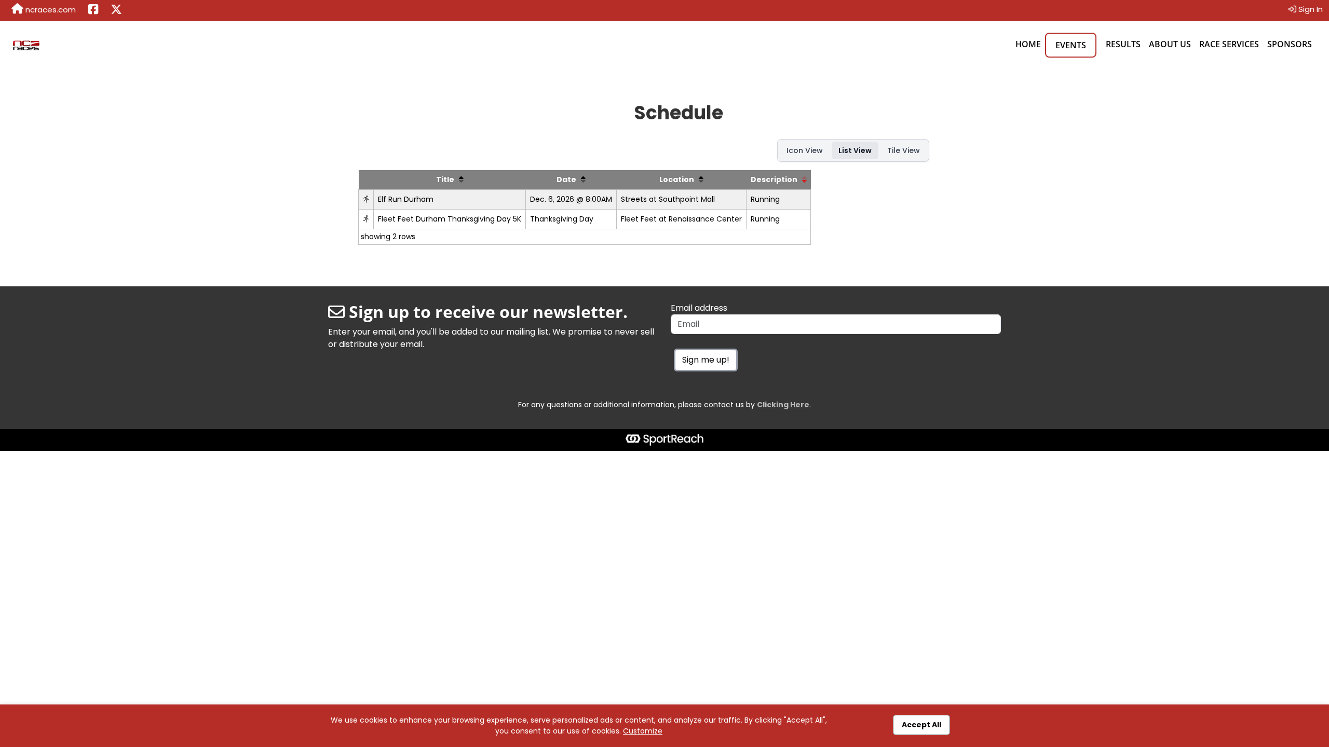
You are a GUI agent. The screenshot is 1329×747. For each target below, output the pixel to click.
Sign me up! (705, 360)
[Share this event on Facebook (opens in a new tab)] (93, 10)
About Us (1170, 44)
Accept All (921, 725)
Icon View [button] (804, 150)
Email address (699, 308)
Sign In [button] (1309, 9)
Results (1123, 44)
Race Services (1229, 44)
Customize (642, 731)
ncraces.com (49, 9)
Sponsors (1289, 44)
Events (1070, 45)
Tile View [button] (903, 150)
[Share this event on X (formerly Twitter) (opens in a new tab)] (116, 10)
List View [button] (855, 150)
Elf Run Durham (405, 199)
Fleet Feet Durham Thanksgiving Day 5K (449, 219)
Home (1028, 44)
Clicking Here (783, 404)
